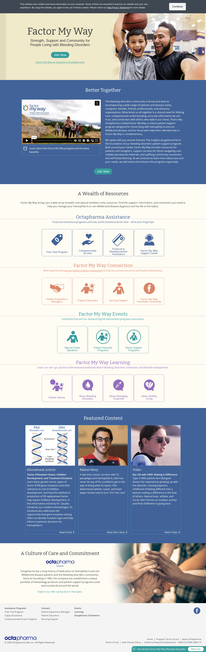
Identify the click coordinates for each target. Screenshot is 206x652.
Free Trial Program (14, 611)
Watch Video (171, 532)
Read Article (66, 532)
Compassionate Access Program (21, 619)
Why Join (196, 649)
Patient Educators (50, 615)
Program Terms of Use (167, 639)
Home (150, 639)
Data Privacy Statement (118, 7)
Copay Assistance (13, 615)
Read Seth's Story (116, 532)
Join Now (60, 55)
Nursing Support (49, 619)
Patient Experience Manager (55, 611)
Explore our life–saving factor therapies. (60, 591)
